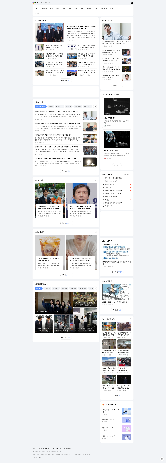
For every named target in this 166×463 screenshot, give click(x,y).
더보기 (116, 165)
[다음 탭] (95, 106)
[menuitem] (36, 8)
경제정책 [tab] (68, 106)
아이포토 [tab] (47, 288)
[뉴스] (36, 2)
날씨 (49, 2)
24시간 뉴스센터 (49, 449)
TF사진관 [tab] (73, 288)
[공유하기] (131, 2)
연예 (41, 2)
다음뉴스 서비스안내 (38, 449)
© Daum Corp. (37, 457)
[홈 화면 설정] (162, 459)
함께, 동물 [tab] (78, 106)
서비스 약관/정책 (67, 449)
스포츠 (45, 2)
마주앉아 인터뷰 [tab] (40, 106)
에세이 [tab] (51, 106)
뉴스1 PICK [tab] (83, 288)
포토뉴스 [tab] (38, 288)
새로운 (66, 80)
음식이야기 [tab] (87, 106)
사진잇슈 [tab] (64, 288)
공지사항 (58, 449)
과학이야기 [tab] (59, 106)
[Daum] (34, 2)
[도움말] (96, 180)
